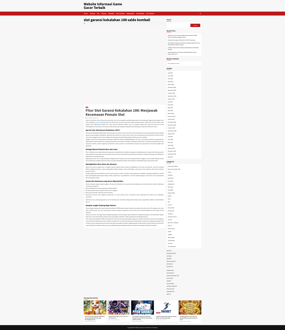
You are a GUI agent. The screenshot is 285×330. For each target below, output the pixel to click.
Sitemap (103, 13)
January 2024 (171, 148)
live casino (170, 181)
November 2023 (172, 154)
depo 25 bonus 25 (171, 261)
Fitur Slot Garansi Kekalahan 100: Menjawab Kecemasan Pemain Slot (121, 112)
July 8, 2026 (163, 319)
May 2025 (170, 107)
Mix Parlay (170, 187)
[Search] (200, 13)
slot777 (170, 225)
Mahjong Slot (130, 13)
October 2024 (171, 128)
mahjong (169, 280)
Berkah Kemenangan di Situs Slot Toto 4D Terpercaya (181, 40)
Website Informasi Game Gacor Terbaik (103, 6)
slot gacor (170, 213)
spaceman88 (98, 122)
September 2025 (172, 96)
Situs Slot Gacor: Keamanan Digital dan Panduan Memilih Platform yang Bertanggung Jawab (182, 36)
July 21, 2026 (139, 321)
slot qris (170, 219)
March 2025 (171, 113)
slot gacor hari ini (172, 216)
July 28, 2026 (116, 319)
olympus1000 (171, 193)
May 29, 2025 (93, 117)
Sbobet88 (111, 13)
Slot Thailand (150, 13)
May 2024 (170, 142)
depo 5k (169, 294)
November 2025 (172, 90)
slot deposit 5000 (171, 253)
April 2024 (170, 145)
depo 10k (169, 250)
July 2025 (170, 102)
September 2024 (172, 130)
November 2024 (172, 125)
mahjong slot (171, 184)
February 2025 (171, 116)
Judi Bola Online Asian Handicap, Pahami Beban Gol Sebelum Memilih (183, 48)
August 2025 (171, 99)
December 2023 (172, 151)
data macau (169, 263)
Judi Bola (92, 13)
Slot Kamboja (140, 13)
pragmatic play (170, 291)
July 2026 (170, 73)
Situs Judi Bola (120, 13)
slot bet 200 (171, 207)
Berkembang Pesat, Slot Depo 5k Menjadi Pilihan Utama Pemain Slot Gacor (182, 53)
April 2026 (170, 81)
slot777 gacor (171, 228)
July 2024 (170, 136)
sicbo (169, 199)
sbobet (169, 196)
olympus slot (170, 278)
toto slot (170, 243)
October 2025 (171, 93)
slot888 (170, 234)
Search (169, 20)
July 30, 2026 (92, 321)
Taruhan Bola (171, 240)
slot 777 (170, 204)
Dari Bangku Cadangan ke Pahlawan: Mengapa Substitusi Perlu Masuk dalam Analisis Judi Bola (184, 43)
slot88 (169, 231)
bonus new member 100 (174, 169)
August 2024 (171, 133)
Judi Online (171, 178)
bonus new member (173, 166)
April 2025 (170, 110)
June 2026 (170, 75)
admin (88, 117)
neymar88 (170, 190)
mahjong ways (170, 270)
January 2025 (171, 119)
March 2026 (171, 84)
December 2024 (172, 122)
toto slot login (170, 283)
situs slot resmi (170, 288)
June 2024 (170, 139)
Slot (98, 13)
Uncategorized (172, 246)
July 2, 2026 (187, 321)
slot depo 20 (170, 266)
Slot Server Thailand (173, 222)
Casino (86, 13)
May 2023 (170, 157)
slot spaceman (170, 272)
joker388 (169, 258)
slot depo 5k (171, 210)
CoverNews (147, 327)
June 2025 (170, 104)
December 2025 (172, 87)
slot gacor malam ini (172, 286)
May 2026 (170, 78)
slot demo (169, 256)
